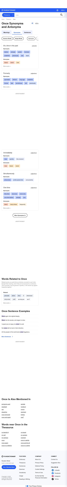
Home (3, 19)
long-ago (22, 80)
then (19, 296)
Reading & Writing (24, 479)
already (13, 52)
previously (15, 56)
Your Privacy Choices (35, 486)
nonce (22, 409)
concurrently (29, 180)
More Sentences (6, 336)
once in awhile (25, 440)
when (13, 296)
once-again (5, 443)
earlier (20, 52)
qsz (3, 409)
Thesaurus (7, 15)
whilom (15, 80)
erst (22, 56)
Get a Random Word (8, 467)
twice (5, 204)
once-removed (6, 415)
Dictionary (22, 459)
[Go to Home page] (9, 10)
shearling (4, 412)
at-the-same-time (18, 180)
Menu (63, 10)
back (27, 56)
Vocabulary (22, 472)
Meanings (7, 32)
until (14, 299)
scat (22, 417)
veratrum (23, 407)
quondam (7, 80)
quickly (12, 159)
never (12, 62)
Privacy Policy (39, 463)
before (6, 52)
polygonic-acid (6, 404)
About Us (38, 459)
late (12, 83)
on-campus (5, 438)
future (6, 62)
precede (6, 296)
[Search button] (62, 15)
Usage (21, 476)
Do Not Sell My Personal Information (41, 477)
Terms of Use (39, 472)
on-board (23, 432)
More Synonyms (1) (20, 215)
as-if (28, 299)
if (23, 296)
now (18, 62)
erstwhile (7, 56)
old (26, 83)
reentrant (23, 412)
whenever (29, 296)
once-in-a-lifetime (7, 445)
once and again (6, 417)
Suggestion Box (55, 463)
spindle (23, 404)
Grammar (22, 469)
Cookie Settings (39, 469)
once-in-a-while (25, 445)
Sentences (27, 32)
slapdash (4, 407)
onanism (23, 438)
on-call (4, 435)
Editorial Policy (39, 466)
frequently (22, 204)
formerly (26, 52)
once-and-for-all (25, 443)
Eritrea (23, 415)
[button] (57, 10)
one (24, 197)
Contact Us (54, 459)
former (6, 83)
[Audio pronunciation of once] (32, 23)
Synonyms (17, 32)
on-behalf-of (5, 432)
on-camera (24, 435)
